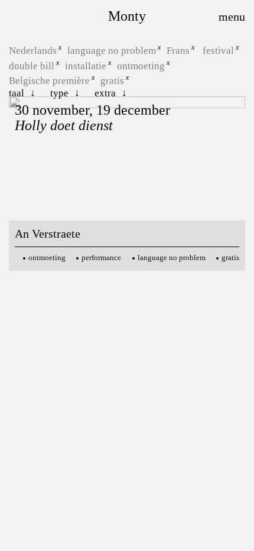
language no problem (111, 50)
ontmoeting (141, 65)
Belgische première (49, 80)
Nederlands (33, 50)
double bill (31, 65)
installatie (85, 65)
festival (218, 50)
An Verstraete (47, 233)
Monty (127, 16)
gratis (112, 80)
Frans (178, 50)
